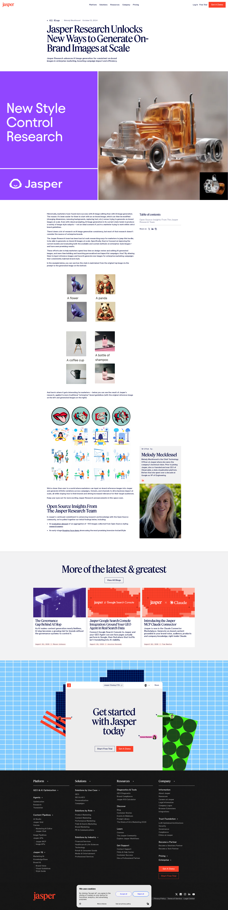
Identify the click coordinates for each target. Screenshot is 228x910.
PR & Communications (84, 830)
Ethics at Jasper (166, 835)
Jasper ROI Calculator (126, 799)
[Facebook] (181, 894)
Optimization (38, 801)
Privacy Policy (160, 898)
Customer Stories (124, 813)
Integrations (164, 811)
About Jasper (164, 793)
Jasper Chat (41, 831)
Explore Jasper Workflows (128, 838)
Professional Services (84, 856)
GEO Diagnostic (124, 793)
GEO (77, 794)
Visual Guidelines (43, 868)
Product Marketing (83, 815)
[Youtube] (193, 894)
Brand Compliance (124, 796)
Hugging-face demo (71, 530)
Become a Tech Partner (169, 848)
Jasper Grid (38, 822)
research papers (56, 526)
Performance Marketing (85, 821)
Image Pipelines (39, 835)
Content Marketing (83, 818)
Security (162, 826)
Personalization (81, 800)
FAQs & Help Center (125, 852)
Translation (38, 807)
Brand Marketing (82, 827)
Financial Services (83, 841)
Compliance (164, 832)
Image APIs (40, 844)
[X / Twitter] (176, 894)
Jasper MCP (41, 841)
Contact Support (124, 849)
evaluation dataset (60, 524)
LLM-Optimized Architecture (171, 823)
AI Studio (37, 819)
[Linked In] (189, 894)
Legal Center (189, 898)
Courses (120, 832)
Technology (80, 847)
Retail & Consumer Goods (86, 850)
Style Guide (41, 871)
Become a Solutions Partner (171, 845)
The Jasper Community (126, 835)
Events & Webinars (125, 816)
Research (37, 804)
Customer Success (125, 855)
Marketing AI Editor (44, 828)
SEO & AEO (80, 797)
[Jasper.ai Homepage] (8, 4)
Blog (119, 810)
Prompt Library (123, 819)
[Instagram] (185, 894)
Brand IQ (37, 862)
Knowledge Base (40, 859)
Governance (164, 829)
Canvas (36, 825)
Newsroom (163, 796)
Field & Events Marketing (86, 824)
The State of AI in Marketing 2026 (131, 822)
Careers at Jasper (166, 799)
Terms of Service (174, 898)
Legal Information (166, 802)
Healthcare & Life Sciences (87, 844)
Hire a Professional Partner (128, 858)
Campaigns (79, 803)
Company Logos (165, 805)
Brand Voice (41, 865)
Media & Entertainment (85, 853)
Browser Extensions (167, 808)
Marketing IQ (38, 856)
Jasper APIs (38, 838)
